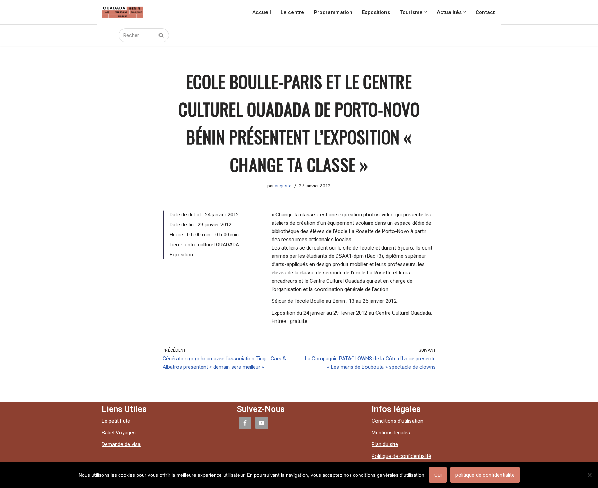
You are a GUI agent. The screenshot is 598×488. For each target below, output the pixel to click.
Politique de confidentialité (401, 456)
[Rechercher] (161, 35)
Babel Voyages (119, 433)
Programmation (333, 12)
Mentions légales (391, 433)
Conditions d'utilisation (397, 421)
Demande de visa (121, 444)
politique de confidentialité (485, 475)
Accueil (261, 12)
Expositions (376, 12)
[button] (425, 12)
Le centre (292, 12)
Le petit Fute (116, 421)
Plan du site (385, 444)
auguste (283, 185)
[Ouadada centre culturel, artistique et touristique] (122, 12)
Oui (438, 475)
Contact (485, 12)
